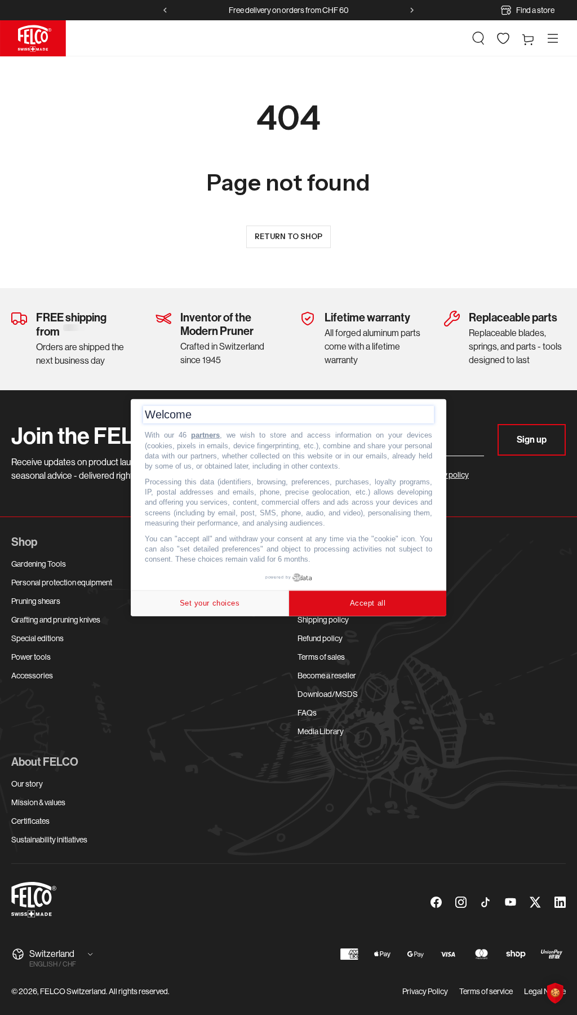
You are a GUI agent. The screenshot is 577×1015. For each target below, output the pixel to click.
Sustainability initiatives (49, 839)
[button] (478, 38)
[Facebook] (436, 902)
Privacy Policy (425, 991)
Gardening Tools (38, 563)
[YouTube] (510, 902)
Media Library (321, 731)
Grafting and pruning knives (55, 619)
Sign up (532, 439)
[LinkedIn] (560, 902)
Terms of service (486, 991)
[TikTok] (485, 902)
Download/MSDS (328, 694)
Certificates (30, 821)
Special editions (37, 638)
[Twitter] (535, 902)
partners (205, 435)
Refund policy (320, 638)
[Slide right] (412, 10)
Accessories (32, 675)
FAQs (307, 712)
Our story (27, 783)
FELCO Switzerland (73, 991)
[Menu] (553, 38)
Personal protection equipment (61, 582)
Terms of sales (321, 656)
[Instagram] (461, 902)
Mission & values (38, 802)
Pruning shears (35, 601)
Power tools (31, 656)
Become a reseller (327, 675)
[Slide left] (165, 10)
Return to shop (288, 236)
